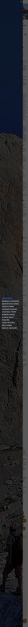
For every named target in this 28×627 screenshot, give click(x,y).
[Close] (21, 2)
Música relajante (7, 325)
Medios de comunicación (9, 328)
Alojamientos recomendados (10, 301)
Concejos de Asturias (8, 322)
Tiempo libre (5, 320)
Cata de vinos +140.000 (9, 312)
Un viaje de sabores (8, 317)
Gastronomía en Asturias (9, 309)
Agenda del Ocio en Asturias (10, 304)
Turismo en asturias (8, 306)
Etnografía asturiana (8, 314)
